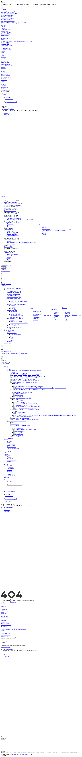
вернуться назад (5, 602)
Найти (2, 738)
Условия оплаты (5, 622)
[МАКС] (42, 192)
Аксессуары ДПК (18, 401)
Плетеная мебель (18, 428)
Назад (10, 367)
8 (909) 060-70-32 (5, 90)
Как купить (10, 458)
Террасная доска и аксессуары (18, 373)
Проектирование (5, 633)
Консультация (4, 636)
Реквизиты (4, 626)
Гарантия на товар (6, 625)
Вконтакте (7, 113)
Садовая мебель (14, 424)
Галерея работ (4, 616)
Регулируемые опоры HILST (21, 412)
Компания (10, 467)
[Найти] (2, 8)
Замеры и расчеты (5, 635)
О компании (4, 609)
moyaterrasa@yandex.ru (8, 109)
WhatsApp (6, 114)
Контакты (3, 613)
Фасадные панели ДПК (19, 385)
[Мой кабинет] (1, 348)
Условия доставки (5, 623)
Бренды (3, 604)
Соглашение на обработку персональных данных (14, 627)
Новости (3, 610)
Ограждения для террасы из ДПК (22, 392)
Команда (3, 612)
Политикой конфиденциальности (22, 754)
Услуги (9, 442)
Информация (4, 617)
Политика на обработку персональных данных (13, 629)
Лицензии (3, 615)
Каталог (9, 369)
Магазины (3, 620)
